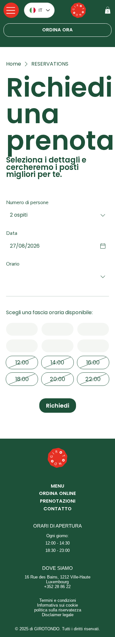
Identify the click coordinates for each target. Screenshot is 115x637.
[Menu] (11, 10)
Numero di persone (27, 202)
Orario (12, 264)
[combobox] (57, 215)
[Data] (103, 246)
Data (11, 233)
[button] (108, 10)
